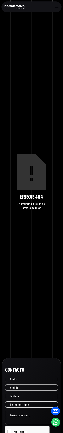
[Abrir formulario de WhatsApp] (55, 422)
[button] (56, 7)
